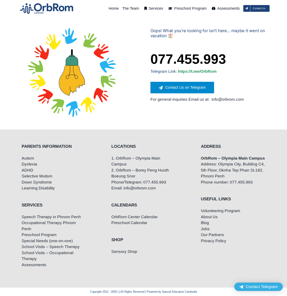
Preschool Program (39, 235)
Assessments (34, 265)
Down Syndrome (37, 182)
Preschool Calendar (129, 223)
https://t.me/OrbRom (197, 71)
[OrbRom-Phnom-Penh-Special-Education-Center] (46, 4)
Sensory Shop (124, 251)
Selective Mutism (37, 176)
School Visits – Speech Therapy (51, 246)
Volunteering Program (220, 211)
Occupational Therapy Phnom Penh (49, 226)
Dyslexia (29, 164)
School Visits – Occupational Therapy (47, 256)
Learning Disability (38, 188)
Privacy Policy (213, 241)
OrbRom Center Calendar (134, 217)
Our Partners (212, 235)
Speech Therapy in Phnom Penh (51, 217)
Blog (205, 223)
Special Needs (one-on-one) (47, 241)
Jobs (205, 229)
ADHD (27, 170)
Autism (28, 158)
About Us (209, 217)
